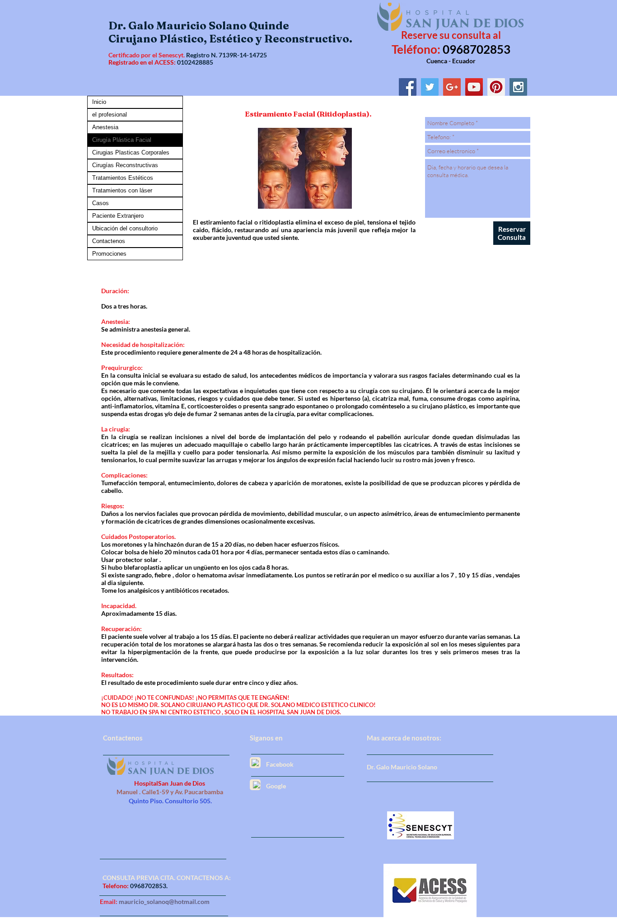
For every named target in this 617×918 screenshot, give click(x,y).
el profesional (109, 114)
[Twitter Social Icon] (430, 87)
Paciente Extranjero (118, 215)
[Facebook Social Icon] (407, 87)
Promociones (109, 253)
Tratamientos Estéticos (122, 177)
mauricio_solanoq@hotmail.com (164, 901)
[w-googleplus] (256, 784)
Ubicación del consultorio (125, 228)
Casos (100, 203)
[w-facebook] (255, 762)
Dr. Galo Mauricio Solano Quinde (198, 25)
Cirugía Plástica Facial (121, 139)
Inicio (99, 101)
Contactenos (108, 241)
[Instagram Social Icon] (518, 87)
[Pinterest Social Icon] (496, 87)
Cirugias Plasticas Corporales (130, 152)
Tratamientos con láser (122, 190)
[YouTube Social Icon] (474, 87)
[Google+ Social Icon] (452, 87)
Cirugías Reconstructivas (125, 165)
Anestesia (105, 127)
